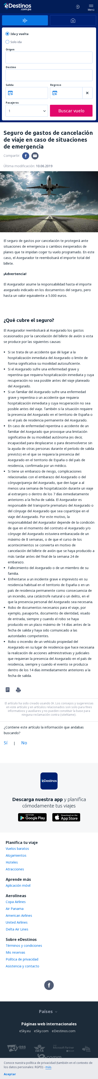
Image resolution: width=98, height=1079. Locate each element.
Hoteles (12, 862)
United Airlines (17, 922)
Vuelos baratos (17, 848)
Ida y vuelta (19, 34)
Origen (10, 49)
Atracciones (15, 869)
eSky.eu (25, 1031)
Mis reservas (15, 952)
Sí (5, 743)
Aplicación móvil (18, 885)
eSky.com (41, 1031)
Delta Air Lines (17, 929)
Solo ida (16, 42)
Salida (10, 85)
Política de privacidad (22, 959)
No (24, 743)
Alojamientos (16, 855)
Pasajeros (12, 102)
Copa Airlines (16, 901)
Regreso (55, 85)
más (48, 1067)
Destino (11, 67)
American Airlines (19, 915)
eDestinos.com (63, 1031)
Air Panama (15, 908)
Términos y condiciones (24, 945)
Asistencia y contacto (22, 966)
